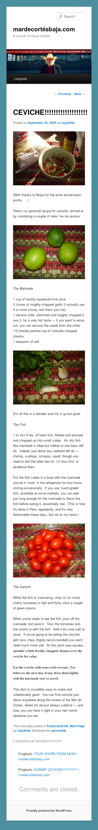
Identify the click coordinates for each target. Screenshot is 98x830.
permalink (59, 730)
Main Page (77, 726)
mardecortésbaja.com (44, 29)
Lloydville (20, 78)
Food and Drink (57, 726)
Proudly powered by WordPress (49, 810)
